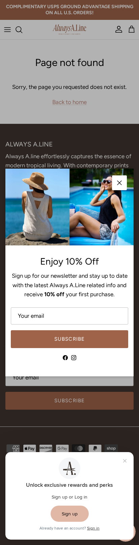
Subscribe (69, 339)
